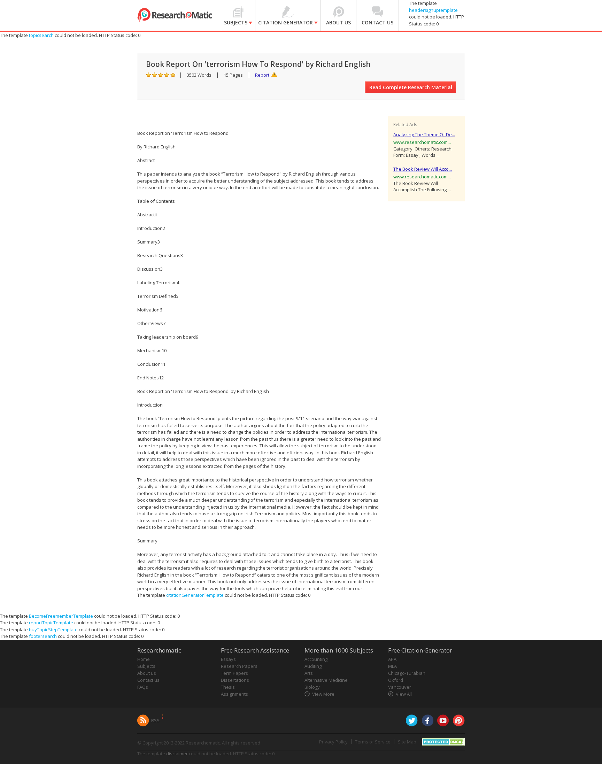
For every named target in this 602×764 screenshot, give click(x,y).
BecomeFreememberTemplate (61, 616)
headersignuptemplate (433, 10)
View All (404, 694)
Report (262, 75)
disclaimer (177, 753)
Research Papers (239, 666)
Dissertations (235, 680)
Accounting (315, 659)
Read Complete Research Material (410, 87)
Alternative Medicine (326, 680)
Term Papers (234, 673)
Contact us (148, 680)
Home (143, 659)
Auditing (313, 666)
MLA (392, 666)
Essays (228, 659)
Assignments (234, 694)
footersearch (43, 636)
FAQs (142, 687)
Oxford (395, 680)
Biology (312, 687)
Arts (308, 673)
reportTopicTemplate (51, 622)
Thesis (228, 687)
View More (323, 694)
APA (392, 659)
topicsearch (41, 35)
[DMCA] (443, 741)
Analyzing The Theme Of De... (424, 134)
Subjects (146, 666)
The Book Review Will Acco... (422, 169)
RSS (155, 720)
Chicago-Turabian (406, 673)
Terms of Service (373, 742)
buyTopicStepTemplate (53, 629)
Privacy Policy (333, 742)
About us (146, 673)
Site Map (407, 742)
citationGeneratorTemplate (195, 595)
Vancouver (399, 687)
